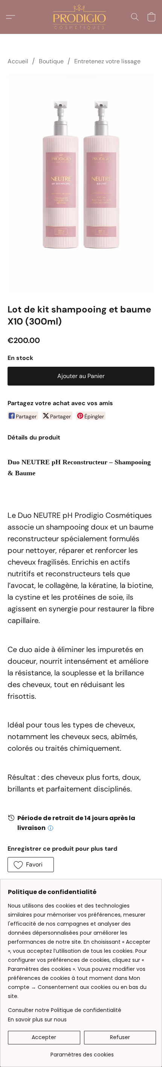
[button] (81, 17)
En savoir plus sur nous (37, 1019)
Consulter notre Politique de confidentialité (64, 1010)
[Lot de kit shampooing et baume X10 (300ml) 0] (81, 183)
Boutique (51, 61)
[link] (82, 1051)
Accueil (18, 61)
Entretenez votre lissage (107, 61)
